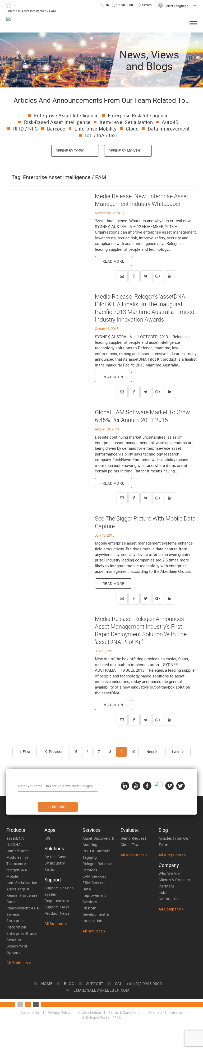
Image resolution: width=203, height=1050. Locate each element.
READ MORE (113, 261)
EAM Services (94, 876)
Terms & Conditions (124, 1012)
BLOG (69, 983)
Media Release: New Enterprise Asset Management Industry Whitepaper (141, 199)
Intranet (176, 1012)
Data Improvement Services (94, 895)
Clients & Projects (174, 879)
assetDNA (15, 838)
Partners (166, 886)
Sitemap (155, 1012)
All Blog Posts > (172, 854)
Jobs (163, 892)
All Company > (171, 909)
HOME (46, 983)
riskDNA (13, 844)
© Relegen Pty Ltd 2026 (101, 1017)
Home (8, 5)
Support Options (59, 887)
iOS (47, 838)
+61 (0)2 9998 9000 (119, 5)
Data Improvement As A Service (22, 908)
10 (133, 751)
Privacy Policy (59, 1012)
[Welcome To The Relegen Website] (44, 22)
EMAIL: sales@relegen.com (101, 990)
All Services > (93, 930)
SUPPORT (94, 983)
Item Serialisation (22, 882)
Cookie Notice (89, 1012)
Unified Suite (17, 850)
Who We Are (169, 873)
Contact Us (168, 898)
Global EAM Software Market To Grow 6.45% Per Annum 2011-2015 (142, 416)
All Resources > (134, 854)
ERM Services (94, 882)
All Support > (55, 923)
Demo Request (133, 838)
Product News (57, 913)
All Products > (18, 962)
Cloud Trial (130, 844)
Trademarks (30, 1012)
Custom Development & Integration (95, 914)
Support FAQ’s (57, 906)
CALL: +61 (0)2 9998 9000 (138, 983)
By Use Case (55, 856)
